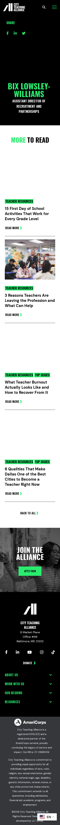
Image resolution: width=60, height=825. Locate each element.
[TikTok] (53, 652)
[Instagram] (42, 652)
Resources (12, 702)
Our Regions (13, 693)
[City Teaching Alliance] (14, 7)
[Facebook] (6, 652)
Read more (12, 228)
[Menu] (54, 7)
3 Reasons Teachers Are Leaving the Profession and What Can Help (30, 300)
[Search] (44, 7)
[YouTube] (29, 652)
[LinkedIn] (18, 652)
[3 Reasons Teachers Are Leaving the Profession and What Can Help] (30, 262)
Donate (28, 663)
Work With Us (14, 684)
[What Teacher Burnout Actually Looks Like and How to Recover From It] (30, 349)
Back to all (28, 513)
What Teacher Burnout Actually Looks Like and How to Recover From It (27, 387)
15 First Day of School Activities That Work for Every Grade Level (27, 213)
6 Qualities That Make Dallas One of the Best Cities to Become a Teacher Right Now (25, 476)
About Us (11, 675)
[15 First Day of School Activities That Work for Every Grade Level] (30, 176)
